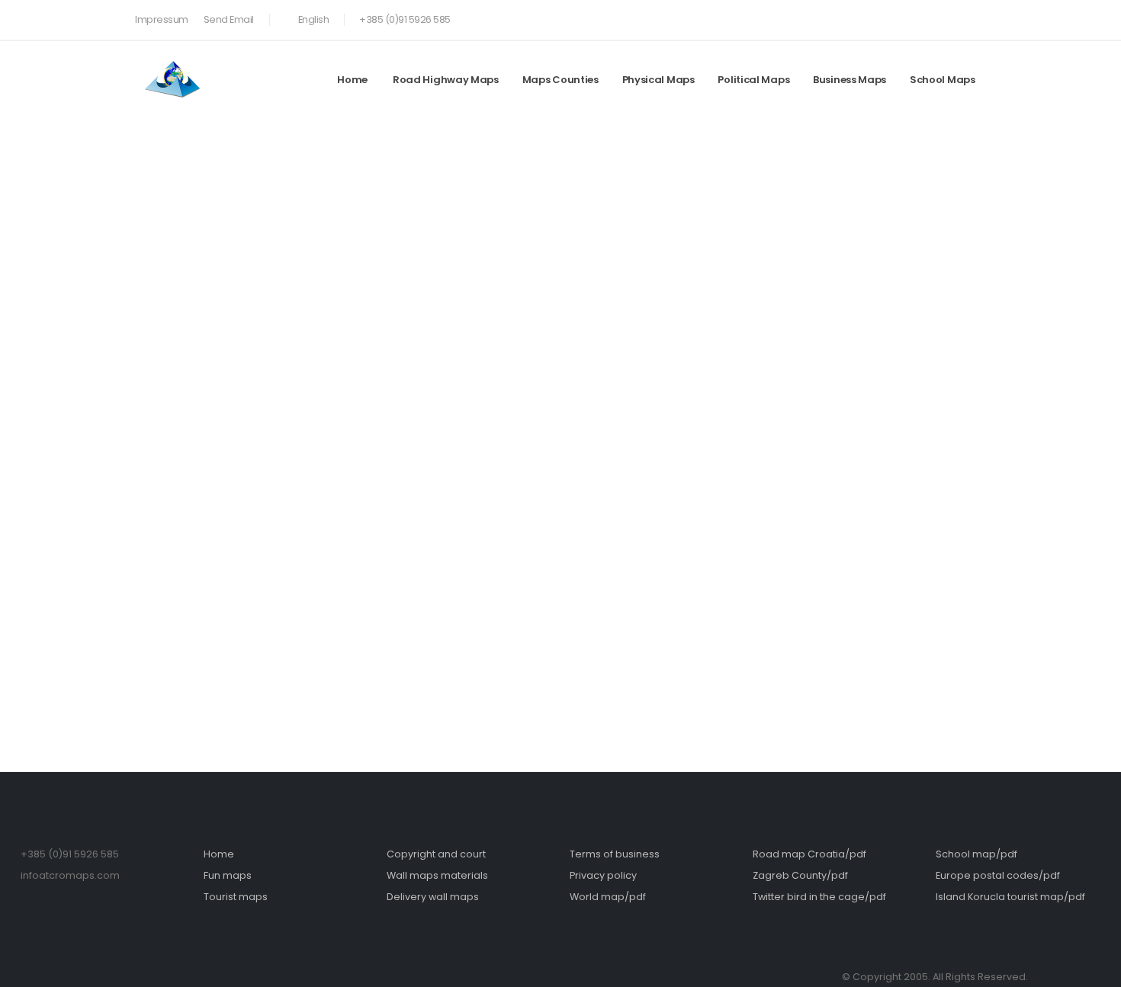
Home (352, 79)
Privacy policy (603, 875)
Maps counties (560, 79)
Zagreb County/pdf (800, 875)
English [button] (313, 19)
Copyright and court (436, 854)
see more (807, 340)
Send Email (229, 19)
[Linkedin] (974, 16)
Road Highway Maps (446, 79)
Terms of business (615, 854)
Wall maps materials (437, 875)
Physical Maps (658, 79)
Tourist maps (236, 896)
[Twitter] (949, 16)
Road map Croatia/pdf (809, 854)
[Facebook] (924, 16)
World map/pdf (608, 896)
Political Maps (753, 79)
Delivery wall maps (433, 896)
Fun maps (228, 875)
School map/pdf (976, 854)
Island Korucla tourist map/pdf (1010, 896)
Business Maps (849, 79)
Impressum (161, 19)
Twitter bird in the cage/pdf (819, 896)
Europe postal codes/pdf (998, 875)
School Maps (942, 79)
